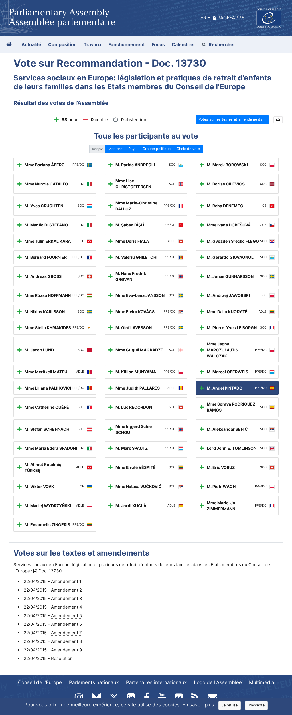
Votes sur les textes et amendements (231, 119)
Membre (115, 149)
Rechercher (222, 44)
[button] (278, 120)
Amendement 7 (66, 632)
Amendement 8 (66, 641)
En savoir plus (198, 705)
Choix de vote (188, 149)
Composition (62, 44)
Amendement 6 (66, 624)
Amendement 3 (66, 598)
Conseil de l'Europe (40, 682)
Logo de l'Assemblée (218, 682)
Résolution (62, 658)
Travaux (93, 44)
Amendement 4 (66, 607)
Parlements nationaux (94, 682)
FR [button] (203, 18)
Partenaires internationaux (156, 682)
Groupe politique (157, 149)
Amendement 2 (66, 590)
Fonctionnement (126, 44)
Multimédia (261, 682)
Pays (132, 149)
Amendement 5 (66, 615)
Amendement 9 (66, 650)
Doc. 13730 (50, 571)
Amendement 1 (66, 581)
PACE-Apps (231, 18)
